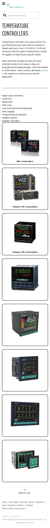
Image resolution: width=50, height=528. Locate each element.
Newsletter (14, 502)
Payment (11, 505)
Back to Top (24, 492)
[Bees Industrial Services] (18, 6)
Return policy (8, 508)
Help (4, 505)
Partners (21, 505)
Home (4, 502)
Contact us (40, 502)
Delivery (29, 505)
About (31, 502)
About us (6, 516)
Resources (20, 508)
